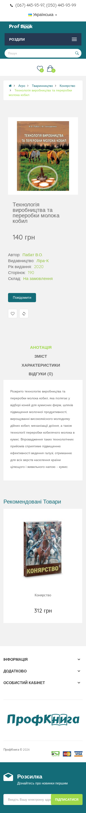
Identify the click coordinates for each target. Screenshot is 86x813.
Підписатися (66, 799)
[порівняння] (53, 616)
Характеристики (41, 365)
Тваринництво (42, 86)
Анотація (41, 347)
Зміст (40, 356)
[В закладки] (33, 616)
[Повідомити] (43, 616)
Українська (43, 14)
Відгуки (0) (41, 373)
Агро (21, 86)
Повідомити (22, 297)
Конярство (67, 86)
